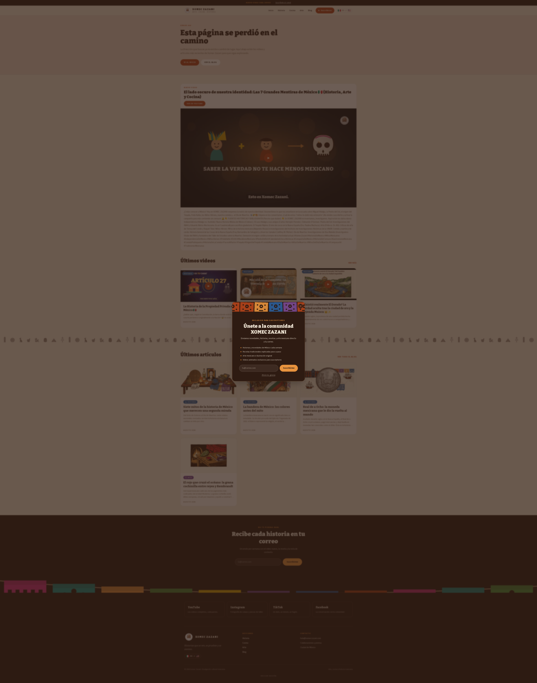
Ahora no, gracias (268, 375)
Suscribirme (289, 368)
